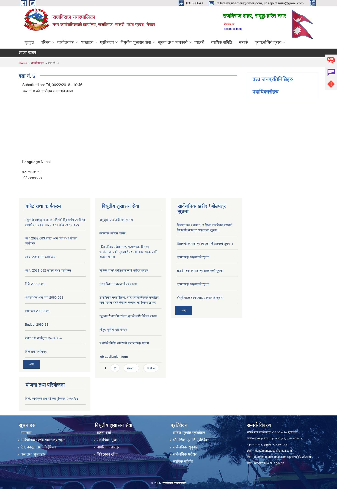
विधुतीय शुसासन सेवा (136, 42)
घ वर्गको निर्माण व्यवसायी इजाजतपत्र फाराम (124, 343)
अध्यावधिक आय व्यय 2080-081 (44, 297)
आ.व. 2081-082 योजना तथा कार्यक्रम (48, 270)
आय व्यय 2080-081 (37, 311)
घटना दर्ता (104, 433)
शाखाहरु (87, 42)
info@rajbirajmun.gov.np (269, 463)
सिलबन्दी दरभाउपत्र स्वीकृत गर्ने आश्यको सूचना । (205, 243)
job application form (113, 356)
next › (131, 368)
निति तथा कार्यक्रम (36, 351)
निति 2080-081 (35, 284)
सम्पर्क (243, 42)
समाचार (26, 433)
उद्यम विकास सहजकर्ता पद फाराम (118, 284)
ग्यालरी (199, 42)
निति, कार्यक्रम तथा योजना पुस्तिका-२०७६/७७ (51, 398)
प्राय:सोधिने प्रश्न (268, 42)
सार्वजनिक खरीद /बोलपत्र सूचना (43, 440)
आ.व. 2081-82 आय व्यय (40, 257)
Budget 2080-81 (36, 324)
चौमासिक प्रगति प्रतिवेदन (191, 440)
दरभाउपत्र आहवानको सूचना (193, 257)
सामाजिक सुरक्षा (107, 440)
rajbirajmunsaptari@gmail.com (273, 450)
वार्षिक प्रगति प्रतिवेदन (189, 433)
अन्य (31, 364)
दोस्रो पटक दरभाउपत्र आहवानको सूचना (200, 297)
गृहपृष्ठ (29, 42)
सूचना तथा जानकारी (173, 42)
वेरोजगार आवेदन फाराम (112, 233)
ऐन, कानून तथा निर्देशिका (38, 447)
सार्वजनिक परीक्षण (185, 454)
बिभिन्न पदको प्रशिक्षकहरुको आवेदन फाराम (123, 270)
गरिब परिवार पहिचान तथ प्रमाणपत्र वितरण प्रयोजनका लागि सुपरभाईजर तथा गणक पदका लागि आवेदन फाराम (128, 252)
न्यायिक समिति (221, 42)
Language (31, 162)
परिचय (45, 42)
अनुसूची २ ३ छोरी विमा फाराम (116, 220)
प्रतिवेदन (107, 42)
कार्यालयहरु (65, 42)
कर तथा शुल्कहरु (33, 454)
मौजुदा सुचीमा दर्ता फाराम (113, 329)
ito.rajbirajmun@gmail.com (269, 457)
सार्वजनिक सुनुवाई (185, 447)
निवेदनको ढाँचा (107, 454)
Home (23, 63)
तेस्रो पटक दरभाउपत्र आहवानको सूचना (200, 270)
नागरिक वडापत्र (108, 447)
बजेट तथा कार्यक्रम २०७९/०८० (43, 338)
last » (151, 368)
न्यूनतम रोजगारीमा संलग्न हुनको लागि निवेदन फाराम (128, 316)
